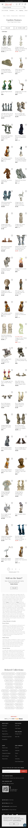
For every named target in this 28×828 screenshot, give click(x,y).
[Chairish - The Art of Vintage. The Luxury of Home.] (8, 4)
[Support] (25, 825)
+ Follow (7, 28)
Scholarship (17, 758)
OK (14, 823)
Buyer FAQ (17, 725)
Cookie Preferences (17, 820)
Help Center (4, 725)
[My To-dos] (16, 4)
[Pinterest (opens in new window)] (12, 814)
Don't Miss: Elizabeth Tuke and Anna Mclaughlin (14, 1)
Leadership (17, 750)
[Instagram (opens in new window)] (3, 814)
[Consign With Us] (19, 4)
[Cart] (25, 4)
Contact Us (4, 728)
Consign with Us (18, 733)
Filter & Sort (21, 28)
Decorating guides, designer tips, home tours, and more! (13, 778)
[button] (3, 4)
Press (16, 756)
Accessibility (4, 739)
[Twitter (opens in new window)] (17, 814)
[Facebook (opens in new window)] (8, 814)
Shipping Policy (5, 733)
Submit (24, 771)
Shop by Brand (5, 750)
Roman (7, 602)
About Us (17, 747)
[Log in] (13, 4)
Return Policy (4, 731)
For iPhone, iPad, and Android (8, 783)
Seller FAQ (17, 736)
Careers (16, 753)
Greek (17, 602)
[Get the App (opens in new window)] (5, 789)
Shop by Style (5, 747)
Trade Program (18, 728)
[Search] (24, 7)
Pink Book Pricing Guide (6, 736)
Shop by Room (5, 758)
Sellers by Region (5, 756)
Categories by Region (6, 753)
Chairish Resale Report (19, 761)
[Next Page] (19, 569)
